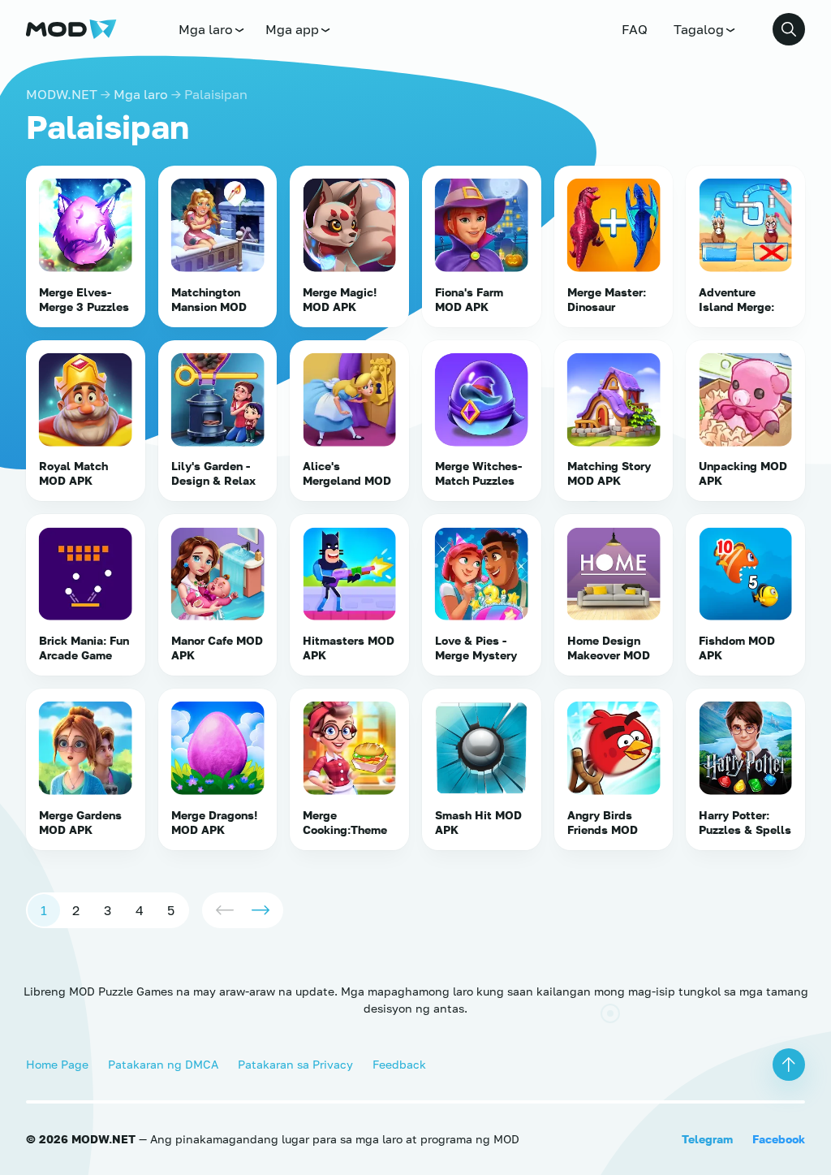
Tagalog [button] (699, 29)
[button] (789, 29)
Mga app (292, 29)
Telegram (707, 1139)
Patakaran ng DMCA (163, 1064)
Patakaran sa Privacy (295, 1064)
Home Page (57, 1064)
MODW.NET (61, 94)
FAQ (635, 29)
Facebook (778, 1139)
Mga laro (206, 29)
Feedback (399, 1064)
